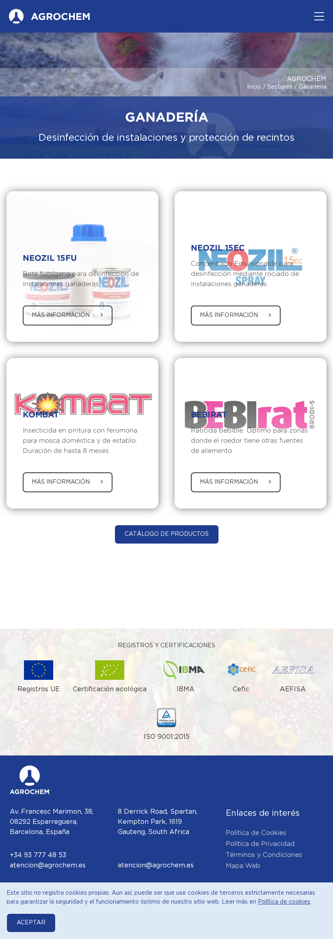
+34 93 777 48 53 (38, 855)
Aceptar (31, 922)
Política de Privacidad (260, 843)
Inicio (254, 87)
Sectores (279, 87)
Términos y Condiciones (264, 854)
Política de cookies (284, 902)
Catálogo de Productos (167, 534)
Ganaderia (312, 87)
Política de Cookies (256, 832)
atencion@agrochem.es (48, 866)
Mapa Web (243, 865)
